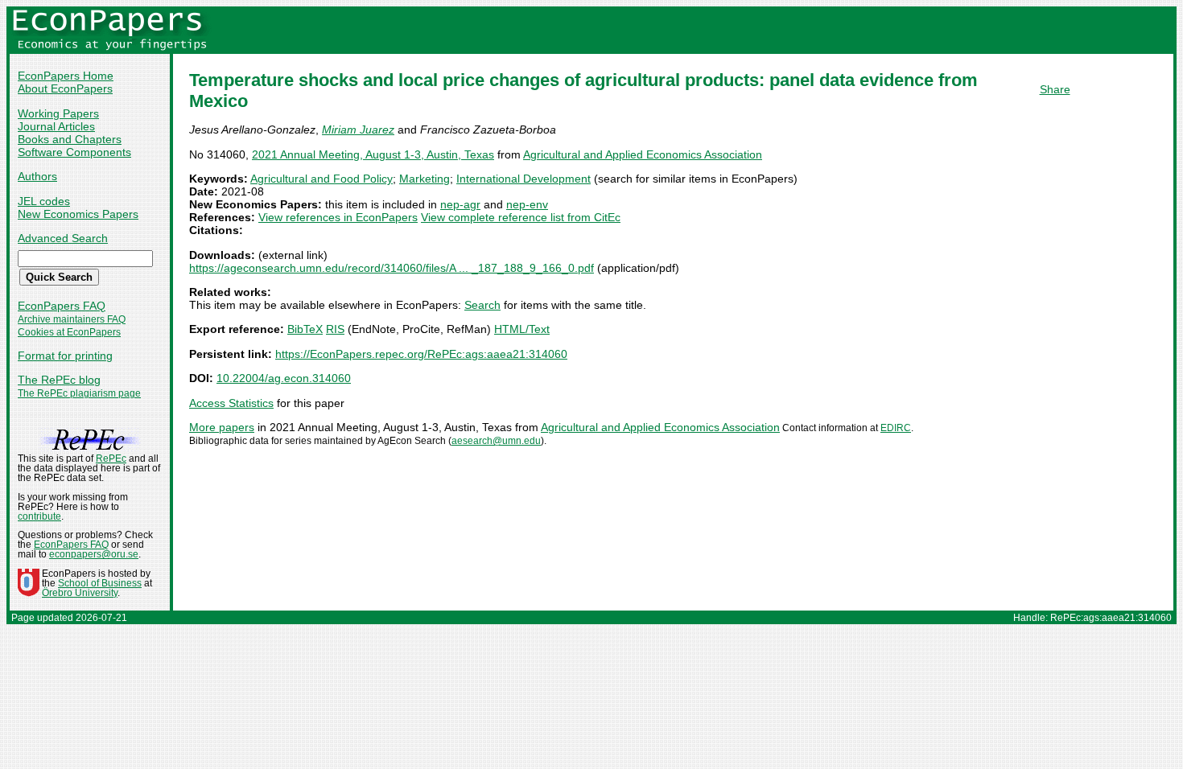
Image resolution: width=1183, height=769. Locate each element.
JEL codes (44, 201)
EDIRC (895, 428)
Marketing (424, 178)
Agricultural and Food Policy (321, 178)
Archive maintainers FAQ (72, 319)
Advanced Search (63, 238)
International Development (523, 178)
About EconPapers (65, 88)
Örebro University (79, 593)
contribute (39, 516)
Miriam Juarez (358, 129)
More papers (221, 427)
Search (482, 304)
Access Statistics (231, 403)
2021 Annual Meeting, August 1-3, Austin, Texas (373, 154)
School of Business (100, 583)
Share (1055, 89)
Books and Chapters (70, 139)
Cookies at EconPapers (69, 332)
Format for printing (65, 355)
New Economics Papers (78, 214)
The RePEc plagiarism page (79, 393)
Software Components (74, 152)
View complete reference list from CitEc (520, 217)
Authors (37, 176)
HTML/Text (522, 329)
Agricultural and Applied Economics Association (642, 154)
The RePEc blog (59, 379)
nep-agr (460, 204)
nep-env (527, 204)
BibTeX (305, 329)
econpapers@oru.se (93, 554)
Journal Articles (56, 126)
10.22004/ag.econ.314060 (283, 378)
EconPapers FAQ (61, 305)
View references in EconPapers (338, 217)
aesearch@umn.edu (496, 441)
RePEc (111, 458)
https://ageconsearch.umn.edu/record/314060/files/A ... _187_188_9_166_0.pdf (391, 267)
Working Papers (58, 113)
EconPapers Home (65, 75)
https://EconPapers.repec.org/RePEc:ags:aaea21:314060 (421, 353)
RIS (335, 329)
